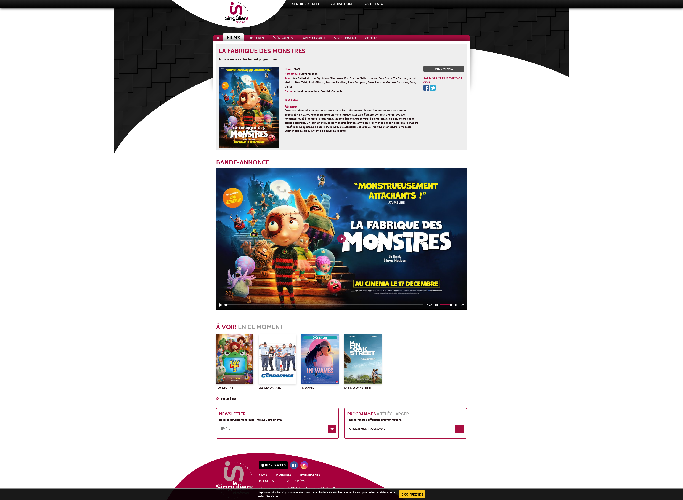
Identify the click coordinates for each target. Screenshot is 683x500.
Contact (372, 38)
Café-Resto (374, 4)
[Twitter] (433, 87)
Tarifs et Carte (313, 38)
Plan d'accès (275, 465)
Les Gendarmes (270, 388)
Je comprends (412, 494)
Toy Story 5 (224, 388)
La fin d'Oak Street (358, 388)
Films (233, 38)
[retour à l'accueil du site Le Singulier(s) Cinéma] (218, 38)
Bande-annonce (443, 69)
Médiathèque (342, 4)
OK (332, 429)
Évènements (282, 38)
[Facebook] (426, 87)
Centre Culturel (306, 4)
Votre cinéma (345, 38)
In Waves (307, 388)
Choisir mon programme (367, 429)
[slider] (323, 305)
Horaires (256, 38)
